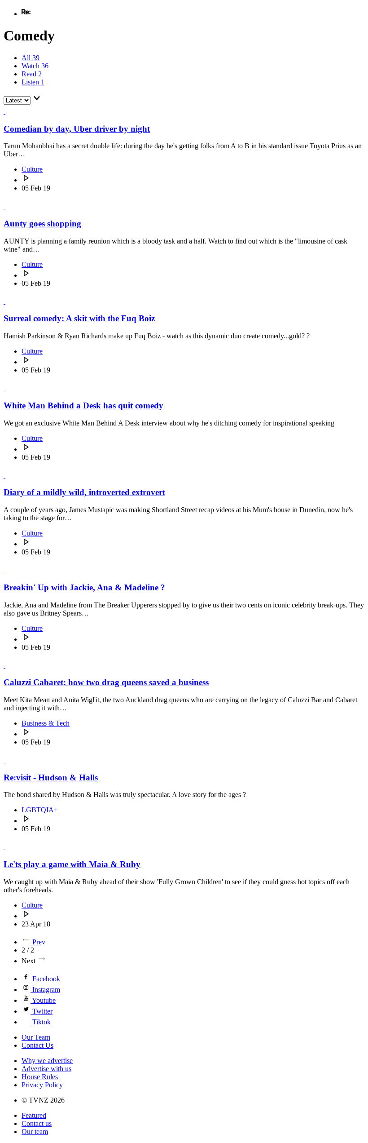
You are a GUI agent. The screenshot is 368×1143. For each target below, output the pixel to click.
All (30, 58)
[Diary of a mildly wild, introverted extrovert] (9, 475)
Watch (35, 66)
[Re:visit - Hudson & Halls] (9, 760)
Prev (38, 942)
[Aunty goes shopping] (9, 206)
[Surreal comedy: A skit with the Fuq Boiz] (9, 301)
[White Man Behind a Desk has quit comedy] (9, 388)
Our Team (36, 1037)
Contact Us (37, 1045)
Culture (32, 169)
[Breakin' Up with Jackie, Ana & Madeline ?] (9, 570)
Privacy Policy (42, 1085)
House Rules (40, 1077)
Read (32, 74)
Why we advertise (47, 1060)
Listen (33, 82)
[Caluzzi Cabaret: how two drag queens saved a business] (9, 665)
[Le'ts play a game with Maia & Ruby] (9, 847)
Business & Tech (46, 723)
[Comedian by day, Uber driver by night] (9, 111)
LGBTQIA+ (40, 810)
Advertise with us (46, 1068)
